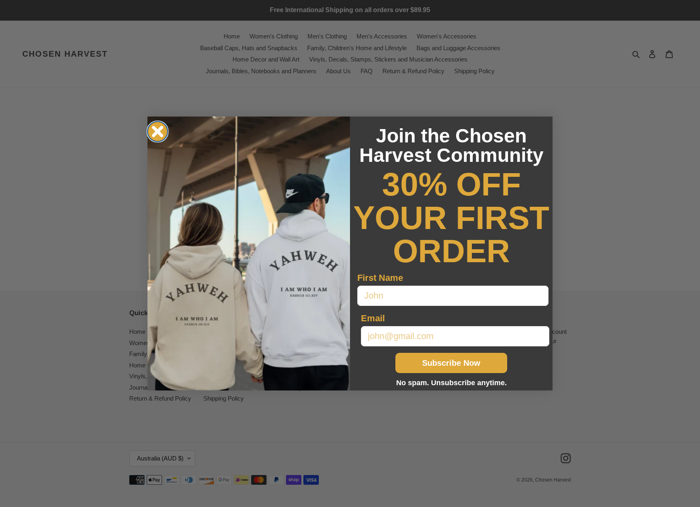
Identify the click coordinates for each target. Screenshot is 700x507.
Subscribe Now (451, 363)
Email (373, 318)
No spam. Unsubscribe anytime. (451, 383)
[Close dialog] (157, 131)
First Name (380, 278)
